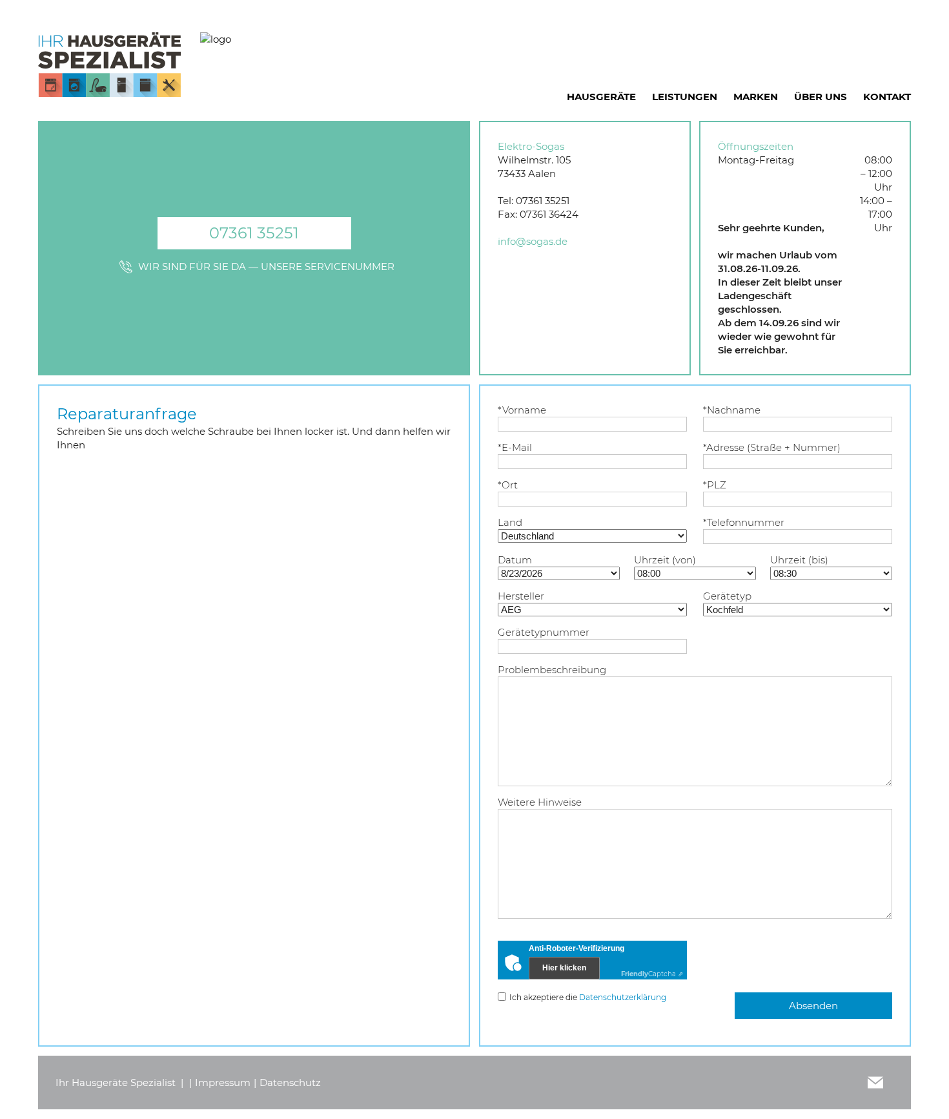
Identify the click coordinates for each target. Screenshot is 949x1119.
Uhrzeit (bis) (799, 560)
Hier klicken (564, 967)
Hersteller (521, 596)
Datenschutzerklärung (622, 997)
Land (510, 522)
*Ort (508, 485)
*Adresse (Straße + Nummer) (772, 447)
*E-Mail (515, 447)
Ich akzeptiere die (587, 997)
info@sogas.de (532, 241)
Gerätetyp (727, 596)
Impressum (222, 1082)
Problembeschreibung (552, 670)
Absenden (813, 1005)
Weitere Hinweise (540, 802)
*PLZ (714, 485)
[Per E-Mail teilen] (875, 1082)
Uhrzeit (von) (665, 560)
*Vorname (522, 410)
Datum (515, 560)
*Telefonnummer (743, 522)
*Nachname (731, 410)
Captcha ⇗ (652, 974)
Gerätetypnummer (543, 632)
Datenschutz (290, 1082)
